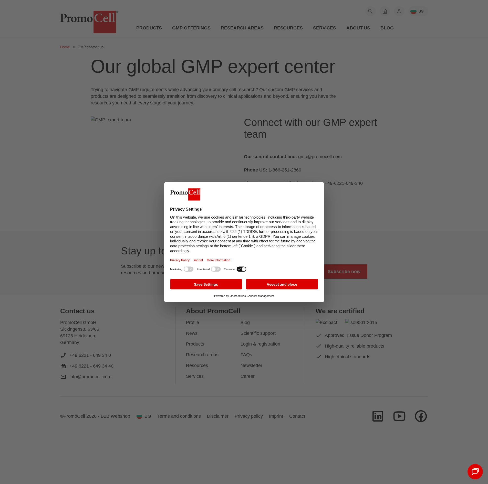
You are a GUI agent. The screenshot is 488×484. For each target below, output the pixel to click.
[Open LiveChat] (475, 471)
